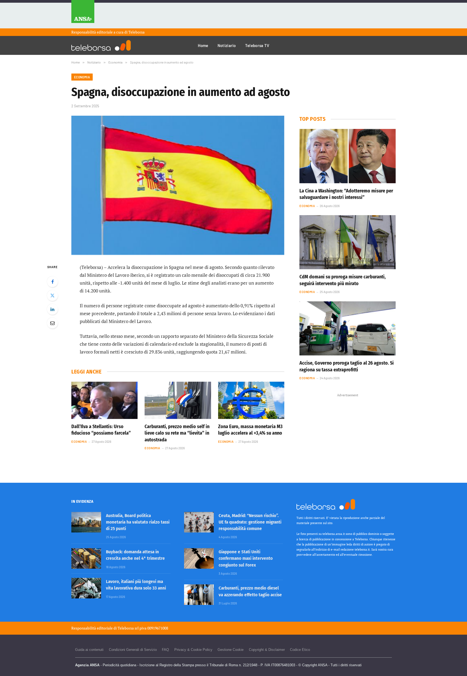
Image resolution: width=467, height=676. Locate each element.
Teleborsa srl (128, 628)
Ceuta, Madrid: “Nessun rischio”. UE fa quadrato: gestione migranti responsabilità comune (250, 522)
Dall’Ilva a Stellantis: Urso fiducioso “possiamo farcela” (101, 430)
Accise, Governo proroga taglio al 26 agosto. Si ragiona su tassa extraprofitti (346, 366)
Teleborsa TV (257, 45)
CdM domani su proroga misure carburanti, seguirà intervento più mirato (342, 280)
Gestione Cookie (230, 650)
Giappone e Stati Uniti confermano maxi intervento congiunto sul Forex (246, 558)
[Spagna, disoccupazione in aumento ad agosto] (177, 185)
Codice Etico (300, 650)
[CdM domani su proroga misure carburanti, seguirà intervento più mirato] (347, 242)
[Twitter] (52, 295)
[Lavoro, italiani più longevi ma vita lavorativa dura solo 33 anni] (86, 588)
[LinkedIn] (52, 309)
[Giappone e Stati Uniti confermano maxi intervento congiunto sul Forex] (199, 558)
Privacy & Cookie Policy (193, 650)
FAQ (165, 650)
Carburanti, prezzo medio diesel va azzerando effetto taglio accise (250, 591)
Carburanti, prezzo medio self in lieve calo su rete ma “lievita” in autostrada (177, 433)
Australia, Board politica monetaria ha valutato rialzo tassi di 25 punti (137, 522)
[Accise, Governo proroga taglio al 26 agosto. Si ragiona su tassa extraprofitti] (347, 328)
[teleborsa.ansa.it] (101, 45)
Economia (82, 77)
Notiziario (227, 45)
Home (203, 45)
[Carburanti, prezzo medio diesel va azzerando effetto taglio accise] (199, 594)
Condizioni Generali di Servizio (133, 650)
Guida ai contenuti (89, 650)
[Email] (52, 323)
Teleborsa (136, 32)
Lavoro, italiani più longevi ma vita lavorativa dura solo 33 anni (136, 585)
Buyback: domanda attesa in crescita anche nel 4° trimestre (135, 555)
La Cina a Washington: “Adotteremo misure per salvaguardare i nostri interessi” (346, 194)
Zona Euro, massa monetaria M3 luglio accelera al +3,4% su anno (250, 430)
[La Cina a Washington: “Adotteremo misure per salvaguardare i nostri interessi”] (347, 156)
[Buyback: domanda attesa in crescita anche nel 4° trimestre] (86, 558)
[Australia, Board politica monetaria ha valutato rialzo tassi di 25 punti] (86, 522)
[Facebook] (52, 281)
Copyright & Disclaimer (267, 650)
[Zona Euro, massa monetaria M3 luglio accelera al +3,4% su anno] (251, 400)
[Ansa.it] (82, 14)
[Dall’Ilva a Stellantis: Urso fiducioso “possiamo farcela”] (104, 400)
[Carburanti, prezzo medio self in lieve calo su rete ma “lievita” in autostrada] (178, 400)
